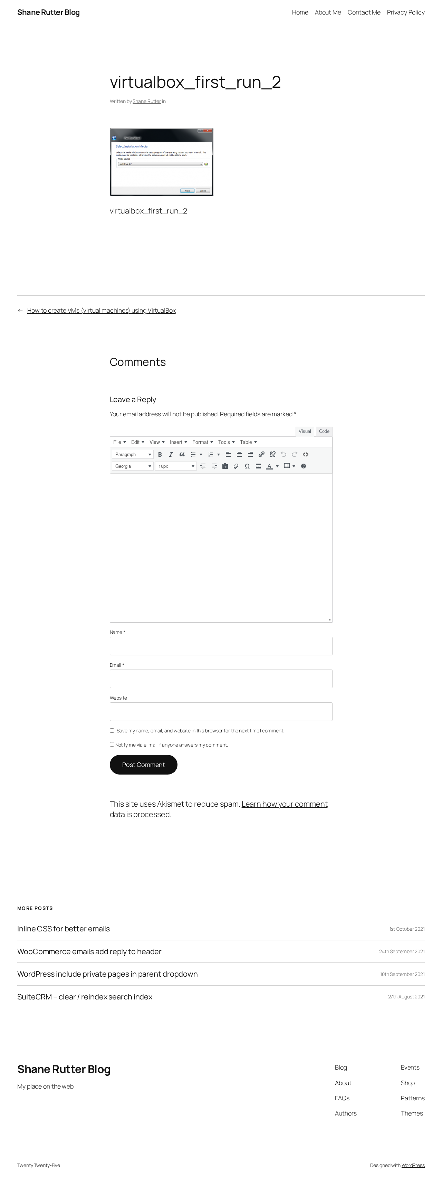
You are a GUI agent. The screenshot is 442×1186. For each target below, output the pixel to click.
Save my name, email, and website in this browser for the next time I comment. (200, 730)
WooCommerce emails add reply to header (89, 951)
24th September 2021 (402, 951)
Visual (305, 431)
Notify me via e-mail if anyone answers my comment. (171, 744)
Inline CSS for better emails (63, 928)
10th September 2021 (402, 974)
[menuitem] (119, 441)
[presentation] (119, 442)
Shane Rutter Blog (48, 12)
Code (324, 431)
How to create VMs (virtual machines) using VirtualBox (101, 310)
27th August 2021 (406, 996)
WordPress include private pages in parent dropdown (107, 974)
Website (118, 697)
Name (117, 632)
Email (117, 665)
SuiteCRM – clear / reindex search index (84, 997)
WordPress (413, 1165)
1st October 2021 (407, 929)
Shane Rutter (147, 101)
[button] (133, 454)
